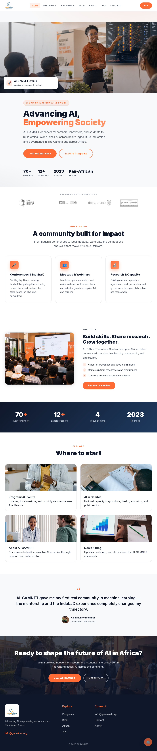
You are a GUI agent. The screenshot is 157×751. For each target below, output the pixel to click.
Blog (82, 5)
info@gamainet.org (16, 733)
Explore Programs (76, 153)
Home (35, 5)
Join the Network (40, 153)
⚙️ (148, 742)
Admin (98, 725)
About (93, 5)
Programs (49, 5)
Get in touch (96, 678)
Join (103, 5)
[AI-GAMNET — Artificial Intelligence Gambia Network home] (9, 6)
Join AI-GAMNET (65, 678)
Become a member (99, 385)
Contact (115, 5)
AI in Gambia (68, 5)
